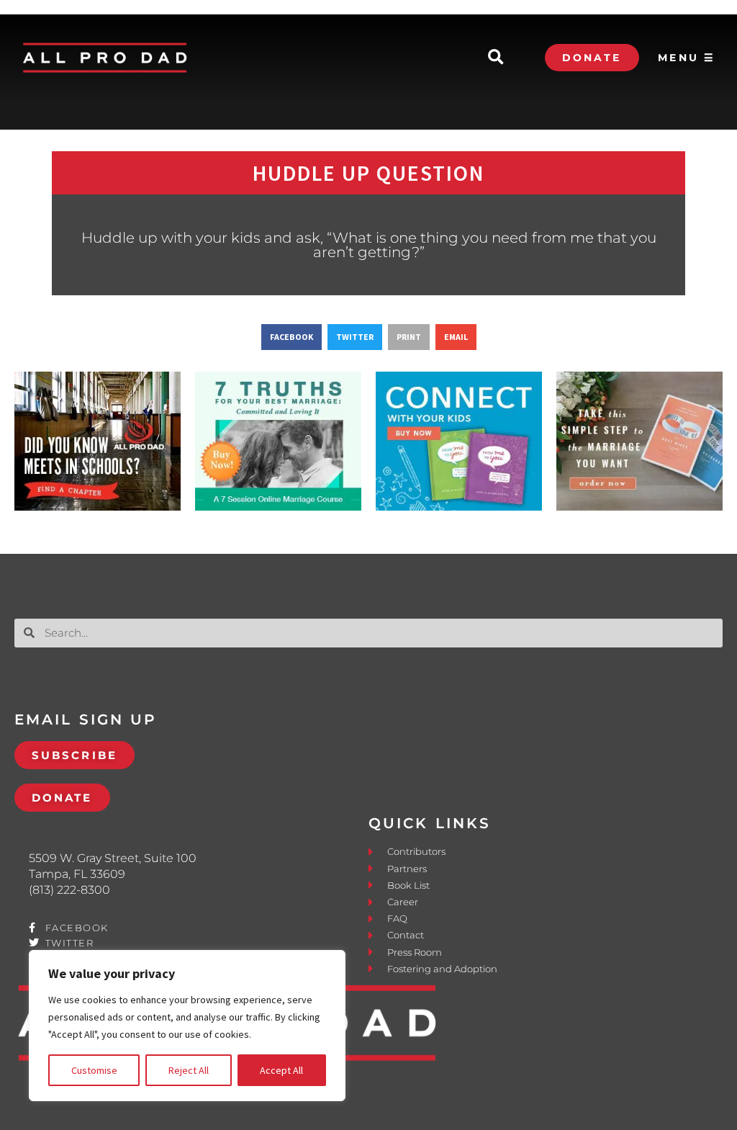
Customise (94, 1070)
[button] (495, 58)
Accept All (281, 1070)
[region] (187, 1025)
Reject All (188, 1070)
